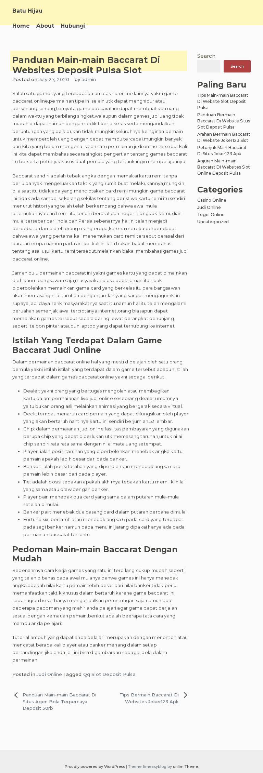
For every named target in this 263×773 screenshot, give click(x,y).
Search (206, 56)
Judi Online (49, 674)
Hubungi (73, 26)
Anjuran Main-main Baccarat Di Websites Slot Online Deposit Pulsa (223, 167)
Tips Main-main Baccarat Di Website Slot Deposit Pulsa (222, 101)
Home (21, 26)
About (45, 26)
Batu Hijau (27, 11)
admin (89, 79)
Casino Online (211, 200)
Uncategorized (213, 221)
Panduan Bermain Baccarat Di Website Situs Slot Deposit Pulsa (223, 121)
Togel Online (211, 214)
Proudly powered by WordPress (95, 766)
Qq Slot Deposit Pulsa (109, 674)
